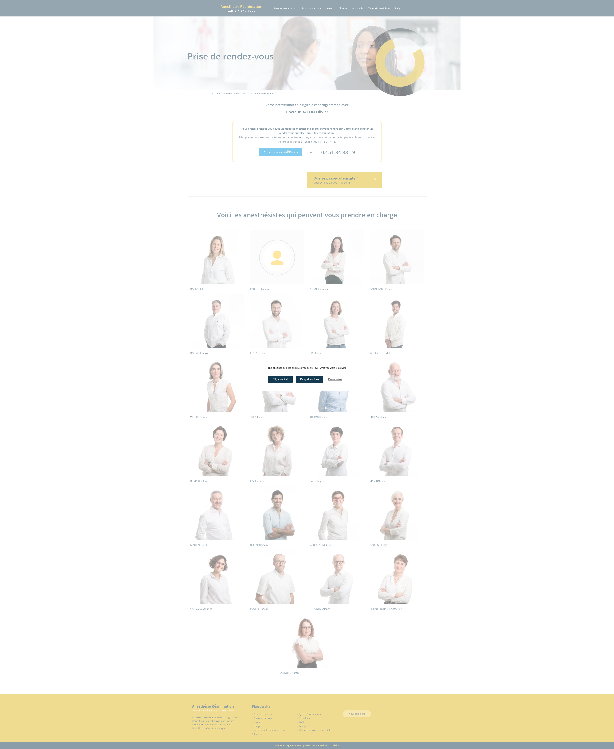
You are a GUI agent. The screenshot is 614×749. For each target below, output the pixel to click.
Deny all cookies (309, 379)
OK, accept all (280, 379)
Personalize (335, 379)
